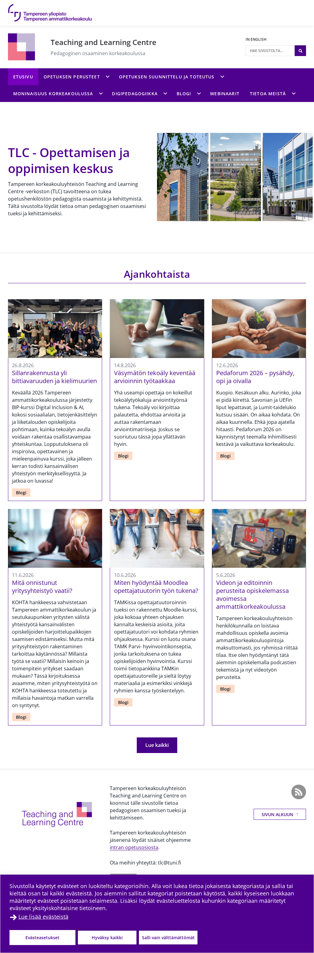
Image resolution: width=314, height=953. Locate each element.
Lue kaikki (157, 745)
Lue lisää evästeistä (43, 916)
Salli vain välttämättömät (168, 937)
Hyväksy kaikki (107, 937)
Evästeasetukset (42, 937)
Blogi (21, 492)
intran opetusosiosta (134, 847)
